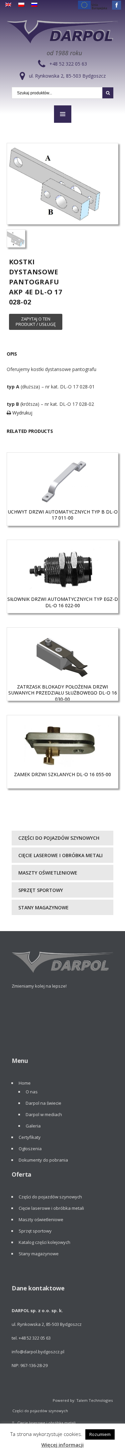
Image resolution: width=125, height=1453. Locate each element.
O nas (32, 1092)
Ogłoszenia (30, 1149)
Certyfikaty (30, 1137)
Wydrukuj (21, 413)
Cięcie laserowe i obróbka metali (60, 855)
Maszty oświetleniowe (47, 873)
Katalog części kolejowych (44, 1242)
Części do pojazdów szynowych (58, 838)
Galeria (33, 1126)
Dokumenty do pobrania (43, 1160)
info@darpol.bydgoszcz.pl (38, 1352)
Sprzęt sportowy (40, 890)
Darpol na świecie (43, 1103)
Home (25, 1083)
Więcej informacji (62, 1444)
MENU (62, 114)
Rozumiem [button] (100, 1434)
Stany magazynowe (43, 907)
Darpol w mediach (44, 1114)
